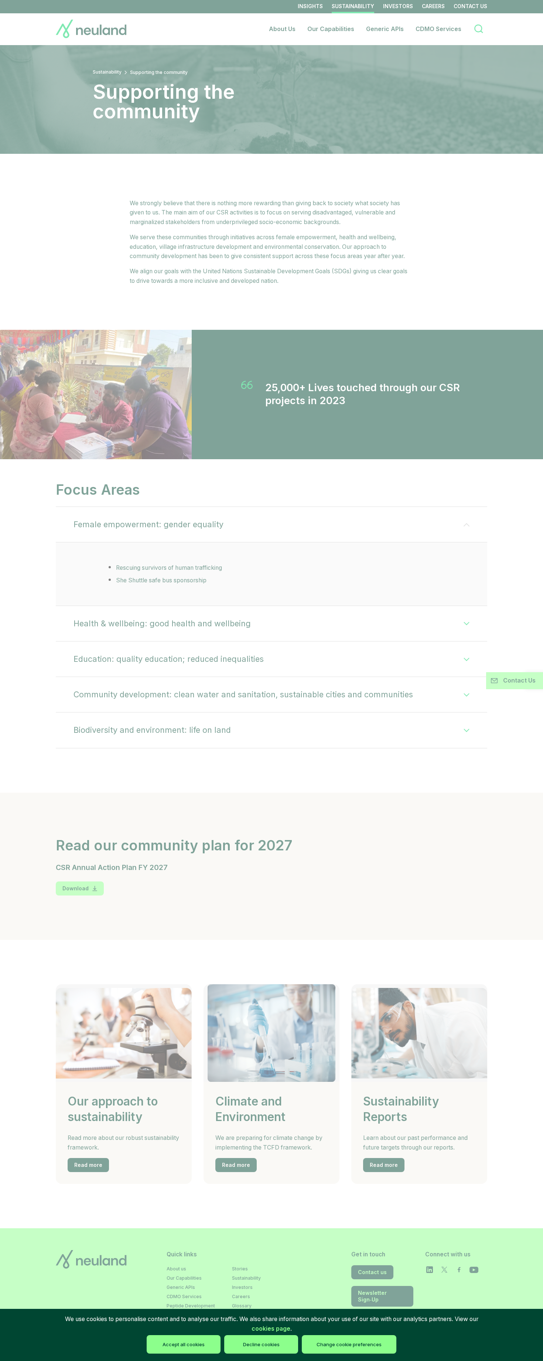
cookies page (271, 1328)
